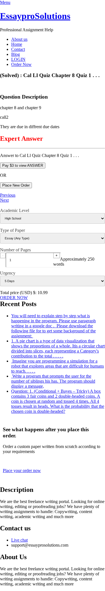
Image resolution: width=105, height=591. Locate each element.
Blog (15, 54)
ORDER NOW (14, 297)
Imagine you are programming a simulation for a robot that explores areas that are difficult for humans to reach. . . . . (57, 366)
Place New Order (16, 185)
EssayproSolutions (35, 16)
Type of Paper (12, 230)
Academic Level (14, 210)
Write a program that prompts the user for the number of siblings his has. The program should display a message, (53, 381)
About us (19, 39)
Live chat (19, 540)
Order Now (21, 64)
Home (16, 44)
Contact (18, 49)
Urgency (7, 273)
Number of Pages (15, 249)
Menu (5, 2)
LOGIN (18, 59)
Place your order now (22, 470)
